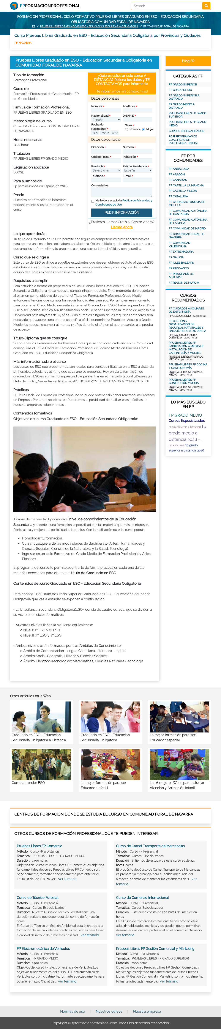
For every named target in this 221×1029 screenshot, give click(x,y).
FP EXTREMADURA (181, 251)
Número (128, 147)
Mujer (150, 129)
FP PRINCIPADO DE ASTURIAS (181, 275)
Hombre (134, 129)
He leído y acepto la (124, 202)
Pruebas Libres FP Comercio (39, 846)
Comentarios (99, 185)
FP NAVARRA (23, 42)
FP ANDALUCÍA (179, 168)
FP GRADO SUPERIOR (183, 84)
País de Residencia (135, 166)
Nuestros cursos (109, 1011)
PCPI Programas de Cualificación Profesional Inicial (184, 140)
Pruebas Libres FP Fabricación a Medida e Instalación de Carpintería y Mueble (186, 347)
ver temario (67, 879)
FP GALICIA (176, 257)
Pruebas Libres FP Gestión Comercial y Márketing (155, 949)
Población (129, 156)
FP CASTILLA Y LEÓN (183, 190)
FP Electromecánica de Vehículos (43, 949)
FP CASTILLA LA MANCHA (186, 185)
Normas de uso (72, 1011)
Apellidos (129, 106)
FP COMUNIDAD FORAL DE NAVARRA (186, 235)
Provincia (97, 166)
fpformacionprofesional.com (94, 1023)
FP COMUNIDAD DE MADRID (187, 228)
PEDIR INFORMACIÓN (122, 212)
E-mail (127, 176)
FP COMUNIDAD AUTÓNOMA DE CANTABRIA (188, 212)
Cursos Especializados (186, 131)
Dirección (97, 147)
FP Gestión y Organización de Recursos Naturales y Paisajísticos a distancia (187, 326)
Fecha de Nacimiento (98, 126)
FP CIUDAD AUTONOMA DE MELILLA (187, 203)
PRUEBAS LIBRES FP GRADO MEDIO (187, 123)
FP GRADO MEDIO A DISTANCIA (182, 106)
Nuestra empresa (147, 1011)
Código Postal (100, 156)
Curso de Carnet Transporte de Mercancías (150, 846)
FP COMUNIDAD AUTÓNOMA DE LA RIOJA (188, 221)
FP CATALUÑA (178, 196)
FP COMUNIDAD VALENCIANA (179, 244)
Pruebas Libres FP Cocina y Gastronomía (188, 366)
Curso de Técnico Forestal (37, 898)
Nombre (96, 106)
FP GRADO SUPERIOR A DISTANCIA (184, 97)
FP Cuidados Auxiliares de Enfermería (186, 310)
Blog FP (188, 61)
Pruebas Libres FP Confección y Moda (184, 381)
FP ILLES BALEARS (181, 262)
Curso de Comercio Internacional (142, 898)
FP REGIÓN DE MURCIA (184, 282)
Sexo (128, 125)
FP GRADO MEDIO (180, 89)
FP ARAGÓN (177, 174)
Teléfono (97, 176)
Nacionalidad (100, 115)
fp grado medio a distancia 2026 (187, 433)
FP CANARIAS (178, 179)
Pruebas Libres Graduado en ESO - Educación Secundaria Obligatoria (89, 26)
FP (33, 26)
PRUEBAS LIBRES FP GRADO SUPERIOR (187, 114)
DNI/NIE (128, 115)
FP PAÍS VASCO (179, 268)
